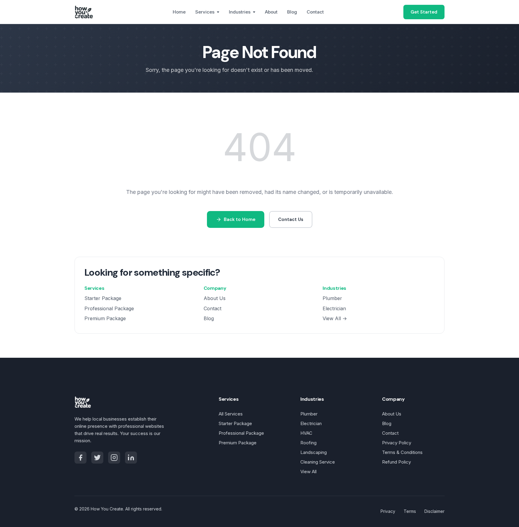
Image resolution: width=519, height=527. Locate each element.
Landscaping (313, 452)
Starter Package (102, 298)
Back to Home (239, 219)
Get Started (424, 12)
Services (204, 12)
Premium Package (105, 318)
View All (308, 471)
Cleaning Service (317, 462)
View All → (335, 318)
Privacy (388, 511)
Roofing (308, 443)
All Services (231, 414)
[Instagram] (114, 458)
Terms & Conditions (402, 452)
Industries (239, 12)
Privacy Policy (396, 443)
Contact (315, 12)
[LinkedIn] (131, 458)
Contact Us (290, 219)
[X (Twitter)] (97, 458)
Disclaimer (434, 511)
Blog (292, 12)
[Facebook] (80, 458)
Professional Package (109, 308)
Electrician (334, 308)
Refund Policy (396, 462)
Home (179, 12)
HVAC (306, 433)
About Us (215, 298)
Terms (410, 511)
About (271, 12)
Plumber (332, 298)
